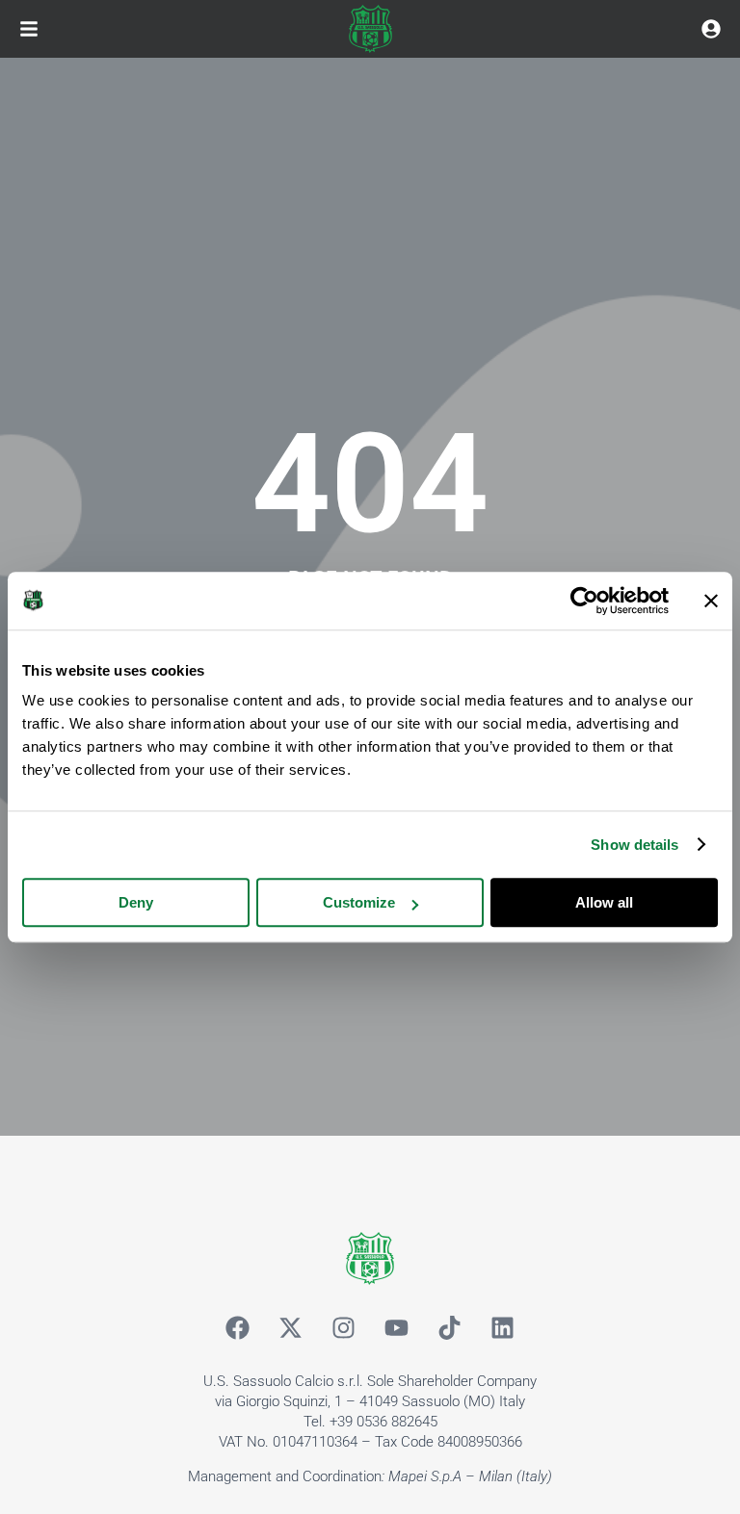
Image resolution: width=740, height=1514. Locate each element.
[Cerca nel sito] (711, 28)
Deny (136, 902)
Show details (634, 844)
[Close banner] (711, 600)
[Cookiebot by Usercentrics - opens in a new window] (584, 600)
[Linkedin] (503, 1328)
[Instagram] (344, 1328)
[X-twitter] (291, 1328)
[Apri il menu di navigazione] (29, 28)
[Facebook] (238, 1328)
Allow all (604, 902)
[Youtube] (397, 1328)
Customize (359, 902)
